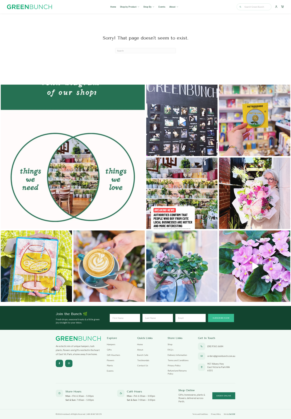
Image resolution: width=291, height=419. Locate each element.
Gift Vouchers (113, 355)
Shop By (147, 6)
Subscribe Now (221, 318)
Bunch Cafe (142, 355)
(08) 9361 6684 (215, 346)
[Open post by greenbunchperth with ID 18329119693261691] (254, 266)
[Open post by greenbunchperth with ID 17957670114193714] (181, 193)
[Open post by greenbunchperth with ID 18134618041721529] (254, 193)
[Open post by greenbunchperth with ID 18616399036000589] (254, 120)
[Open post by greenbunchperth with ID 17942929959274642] (109, 266)
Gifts (109, 349)
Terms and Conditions (178, 360)
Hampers (111, 344)
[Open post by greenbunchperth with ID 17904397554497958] (36, 266)
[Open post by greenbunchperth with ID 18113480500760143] (73, 157)
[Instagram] (68, 363)
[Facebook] (59, 363)
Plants (110, 365)
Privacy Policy (174, 365)
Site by (229, 414)
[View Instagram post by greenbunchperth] (141, 225)
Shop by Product (128, 6)
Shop (170, 344)
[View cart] (282, 7)
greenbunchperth (71, 89)
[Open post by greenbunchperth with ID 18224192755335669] (181, 120)
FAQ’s (170, 349)
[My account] (276, 7)
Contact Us (142, 365)
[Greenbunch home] (29, 7)
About (172, 6)
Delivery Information (177, 355)
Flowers (110, 360)
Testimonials (143, 360)
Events (161, 6)
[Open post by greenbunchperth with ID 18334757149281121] (181, 266)
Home (113, 6)
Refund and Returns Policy (177, 372)
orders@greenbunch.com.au (221, 356)
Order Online (223, 396)
